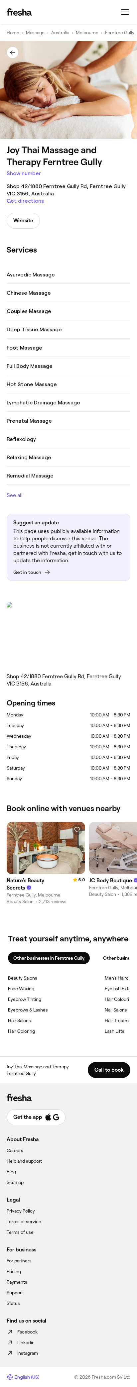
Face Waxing (21, 988)
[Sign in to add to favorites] (77, 829)
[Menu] (125, 12)
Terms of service (24, 1221)
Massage (35, 32)
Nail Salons (116, 1010)
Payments (17, 1282)
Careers (15, 1150)
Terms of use (20, 1232)
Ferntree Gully (119, 32)
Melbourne (87, 32)
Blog (11, 1171)
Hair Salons (19, 1020)
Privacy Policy (21, 1211)
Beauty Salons (22, 978)
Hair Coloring (21, 1031)
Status (13, 1303)
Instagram (27, 1353)
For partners (19, 1260)
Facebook (27, 1331)
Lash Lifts (114, 1031)
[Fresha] (19, 12)
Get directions (25, 201)
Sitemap (15, 1182)
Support (15, 1292)
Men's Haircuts (120, 978)
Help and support (24, 1161)
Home (13, 32)
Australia (60, 32)
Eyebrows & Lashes (28, 1010)
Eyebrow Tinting (24, 999)
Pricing (14, 1271)
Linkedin (26, 1342)
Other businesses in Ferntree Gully (48, 958)
